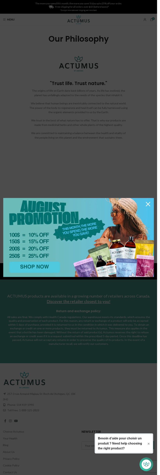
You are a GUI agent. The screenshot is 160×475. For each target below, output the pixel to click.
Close (148, 204)
